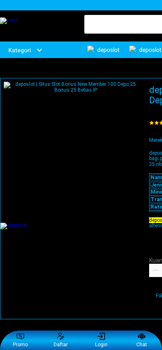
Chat (141, 345)
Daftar (61, 345)
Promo (20, 345)
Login (101, 345)
